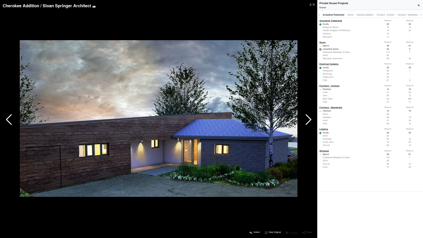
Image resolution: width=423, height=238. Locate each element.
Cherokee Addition (21, 6)
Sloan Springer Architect (67, 6)
